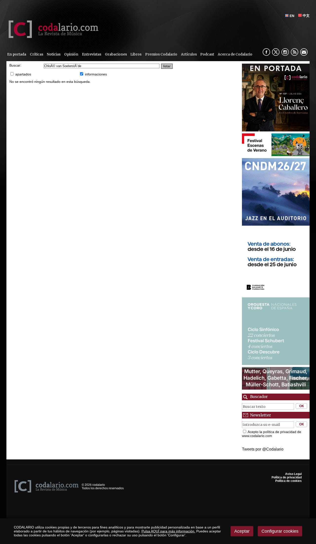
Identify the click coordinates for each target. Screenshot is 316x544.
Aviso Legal (293, 474)
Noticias (53, 54)
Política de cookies (288, 481)
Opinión (71, 54)
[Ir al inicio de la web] (52, 37)
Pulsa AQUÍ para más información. (168, 531)
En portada (16, 54)
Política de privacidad (287, 477)
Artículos (189, 54)
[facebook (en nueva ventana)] (266, 52)
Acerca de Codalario (235, 54)
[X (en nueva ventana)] (275, 52)
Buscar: (15, 65)
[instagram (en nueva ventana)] (285, 52)
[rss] (294, 52)
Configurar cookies (279, 531)
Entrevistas (91, 54)
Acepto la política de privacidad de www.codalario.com (271, 434)
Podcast (207, 54)
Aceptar (242, 531)
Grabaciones (116, 54)
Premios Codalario (161, 54)
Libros (135, 54)
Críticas (36, 54)
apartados (23, 74)
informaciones (96, 74)
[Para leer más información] (276, 97)
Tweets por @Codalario (262, 449)
